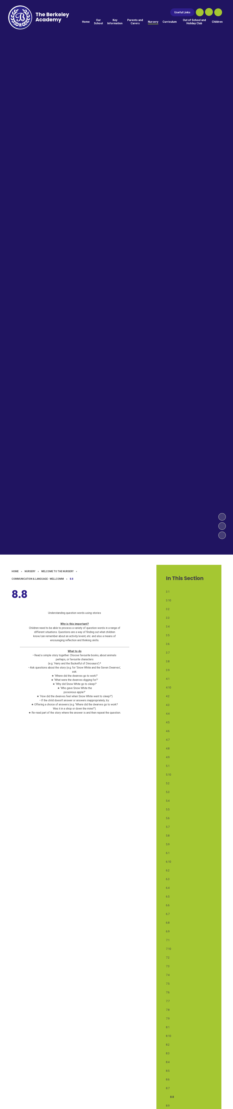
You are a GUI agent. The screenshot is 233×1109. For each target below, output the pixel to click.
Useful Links (182, 12)
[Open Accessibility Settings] (218, 12)
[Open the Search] (200, 12)
